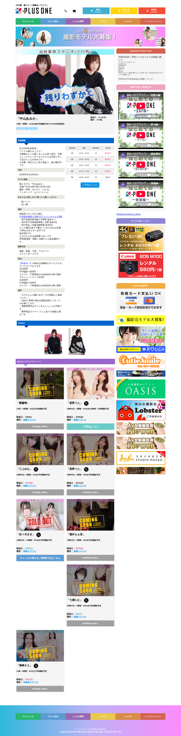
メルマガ (128, 21)
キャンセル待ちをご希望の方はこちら (40, 558)
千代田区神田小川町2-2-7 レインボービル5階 (40, 216)
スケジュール (28, 21)
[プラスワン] (34, 13)
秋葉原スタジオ (30, 682)
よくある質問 (78, 21)
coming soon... (40, 426)
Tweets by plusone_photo (128, 214)
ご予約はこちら (90, 185)
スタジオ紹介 (53, 21)
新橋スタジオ (29, 420)
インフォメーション (153, 21)
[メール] (74, 10)
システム (103, 21)
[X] (86, 405)
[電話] (66, 10)
